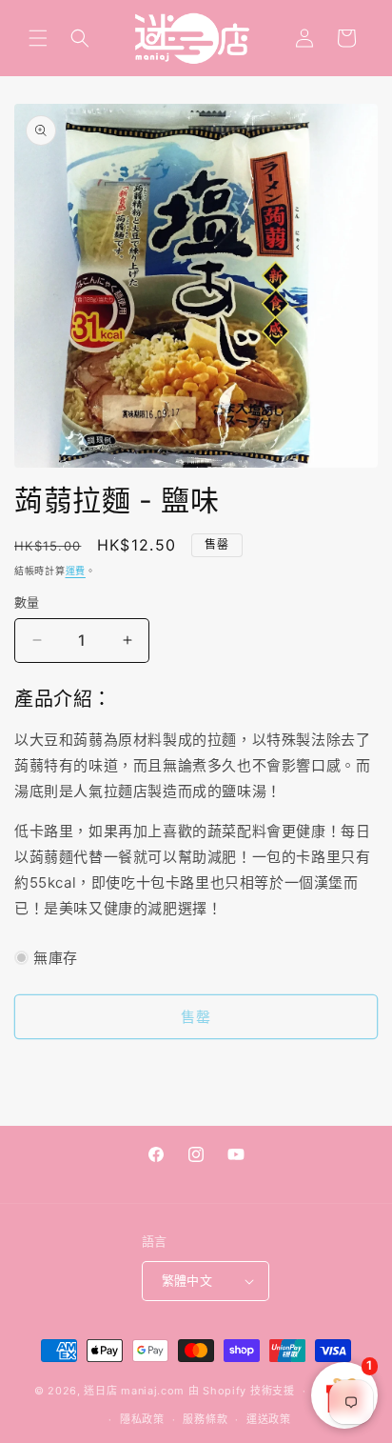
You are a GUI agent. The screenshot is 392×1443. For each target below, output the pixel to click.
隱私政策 (142, 1419)
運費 (76, 570)
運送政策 (268, 1419)
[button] (38, 38)
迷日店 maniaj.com (134, 1390)
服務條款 (205, 1419)
